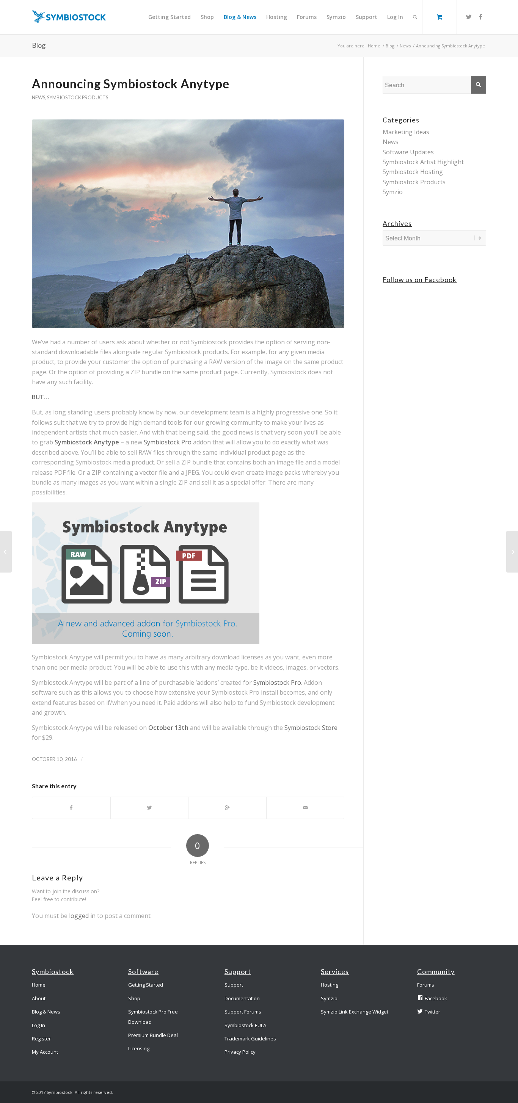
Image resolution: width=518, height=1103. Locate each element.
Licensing (138, 1048)
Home (374, 46)
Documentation (242, 998)
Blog (39, 45)
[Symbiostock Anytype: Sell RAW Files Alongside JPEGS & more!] (512, 552)
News (405, 46)
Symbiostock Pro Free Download (153, 1016)
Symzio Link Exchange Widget (354, 1011)
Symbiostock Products (77, 97)
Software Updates (408, 152)
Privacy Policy (240, 1051)
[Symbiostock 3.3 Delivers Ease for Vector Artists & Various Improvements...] (6, 552)
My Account (45, 1051)
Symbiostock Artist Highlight (423, 162)
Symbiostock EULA (245, 1025)
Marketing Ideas (406, 132)
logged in (82, 916)
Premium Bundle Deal (153, 1035)
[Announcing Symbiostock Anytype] (188, 223)
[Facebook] (480, 16)
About (39, 998)
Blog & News (46, 1011)
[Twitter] (469, 16)
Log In (38, 1025)
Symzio (393, 192)
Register (41, 1038)
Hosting (329, 984)
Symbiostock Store (310, 727)
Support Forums (242, 1011)
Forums (425, 984)
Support (233, 984)
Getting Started (145, 984)
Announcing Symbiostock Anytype (130, 83)
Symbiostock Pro (168, 442)
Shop (134, 998)
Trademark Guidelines (250, 1038)
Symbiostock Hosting (413, 172)
